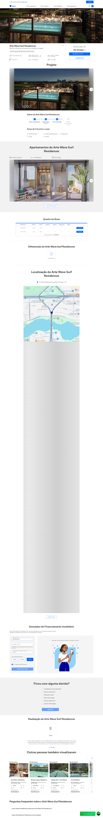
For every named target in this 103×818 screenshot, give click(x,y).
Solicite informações (51, 206)
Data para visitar (49, 695)
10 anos (15, 659)
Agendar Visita (80, 58)
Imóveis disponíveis (49, 701)
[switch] (13, 664)
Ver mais (52, 747)
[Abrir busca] (92, 6)
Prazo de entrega (49, 698)
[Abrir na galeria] (91, 108)
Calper (50, 735)
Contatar (80, 228)
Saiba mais (24, 2)
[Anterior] (87, 758)
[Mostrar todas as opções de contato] (88, 54)
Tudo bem (90, 2)
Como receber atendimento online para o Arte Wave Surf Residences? (32, 808)
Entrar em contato (78, 54)
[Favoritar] (63, 45)
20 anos (22, 659)
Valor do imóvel (16, 637)
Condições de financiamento (52, 689)
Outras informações (50, 704)
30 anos (30, 659)
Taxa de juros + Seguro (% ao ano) (20, 650)
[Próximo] (91, 89)
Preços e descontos (49, 692)
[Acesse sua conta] (89, 6)
